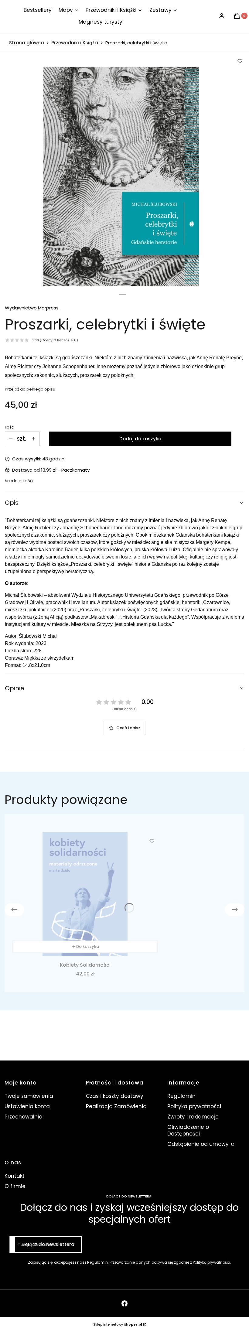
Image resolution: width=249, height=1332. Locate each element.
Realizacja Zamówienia (116, 1106)
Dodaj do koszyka (140, 438)
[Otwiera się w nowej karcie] (124, 1303)
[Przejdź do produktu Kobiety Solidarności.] (85, 894)
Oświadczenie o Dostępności (188, 1130)
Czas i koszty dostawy (114, 1096)
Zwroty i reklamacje (193, 1116)
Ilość (9, 427)
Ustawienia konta (27, 1106)
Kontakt (15, 1176)
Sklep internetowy (117, 1324)
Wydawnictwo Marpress (32, 308)
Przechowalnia (24, 1116)
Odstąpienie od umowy (198, 1144)
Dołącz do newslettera (48, 1244)
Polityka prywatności (194, 1106)
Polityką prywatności (211, 1262)
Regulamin (181, 1096)
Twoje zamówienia (29, 1096)
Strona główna (26, 43)
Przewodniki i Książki (74, 43)
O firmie (15, 1186)
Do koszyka (87, 946)
